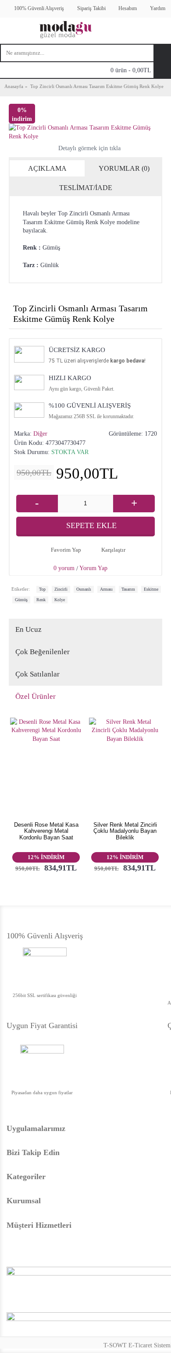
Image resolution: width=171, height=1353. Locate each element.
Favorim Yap (66, 549)
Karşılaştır (113, 549)
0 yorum (64, 568)
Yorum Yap (93, 568)
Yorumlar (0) (124, 168)
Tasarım (128, 589)
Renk (41, 599)
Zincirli (61, 589)
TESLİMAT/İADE (85, 187)
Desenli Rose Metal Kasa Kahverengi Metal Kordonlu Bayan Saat (46, 831)
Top (42, 589)
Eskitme (151, 589)
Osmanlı (83, 589)
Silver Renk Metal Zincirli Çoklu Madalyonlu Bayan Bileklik (125, 831)
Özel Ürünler (35, 696)
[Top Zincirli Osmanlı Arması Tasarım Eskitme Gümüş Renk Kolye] (85, 132)
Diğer (40, 433)
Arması (106, 589)
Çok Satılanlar (37, 674)
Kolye (59, 599)
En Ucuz (28, 629)
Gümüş (21, 599)
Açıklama (47, 168)
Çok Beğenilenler (42, 652)
